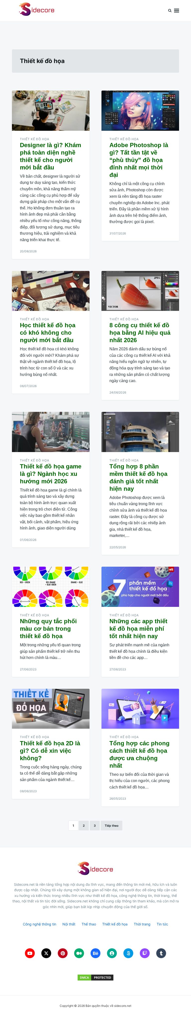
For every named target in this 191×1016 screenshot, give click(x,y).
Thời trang (142, 924)
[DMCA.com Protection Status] (95, 977)
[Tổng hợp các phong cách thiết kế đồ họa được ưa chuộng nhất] (140, 709)
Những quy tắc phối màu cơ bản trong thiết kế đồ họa (48, 628)
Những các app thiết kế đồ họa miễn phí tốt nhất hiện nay (138, 628)
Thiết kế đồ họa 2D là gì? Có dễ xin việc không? (50, 750)
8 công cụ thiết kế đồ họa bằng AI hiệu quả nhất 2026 (139, 332)
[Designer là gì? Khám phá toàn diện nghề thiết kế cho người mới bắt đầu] (51, 111)
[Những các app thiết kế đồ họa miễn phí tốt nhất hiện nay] (140, 587)
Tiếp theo (111, 825)
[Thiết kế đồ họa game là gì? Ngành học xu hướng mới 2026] (51, 432)
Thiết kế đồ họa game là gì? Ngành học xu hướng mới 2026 (50, 474)
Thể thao (89, 924)
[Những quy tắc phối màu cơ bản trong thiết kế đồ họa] (51, 587)
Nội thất (68, 924)
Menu (176, 10)
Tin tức (162, 924)
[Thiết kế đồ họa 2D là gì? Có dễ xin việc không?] (51, 709)
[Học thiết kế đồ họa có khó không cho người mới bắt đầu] (51, 291)
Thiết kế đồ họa (34, 139)
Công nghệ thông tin (39, 924)
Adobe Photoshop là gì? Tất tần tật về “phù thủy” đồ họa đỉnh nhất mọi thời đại (138, 160)
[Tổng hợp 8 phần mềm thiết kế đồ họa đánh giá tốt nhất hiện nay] (140, 432)
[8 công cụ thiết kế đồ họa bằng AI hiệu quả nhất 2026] (140, 291)
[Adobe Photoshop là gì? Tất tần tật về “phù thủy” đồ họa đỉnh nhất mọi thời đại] (140, 111)
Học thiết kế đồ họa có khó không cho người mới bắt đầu (47, 332)
